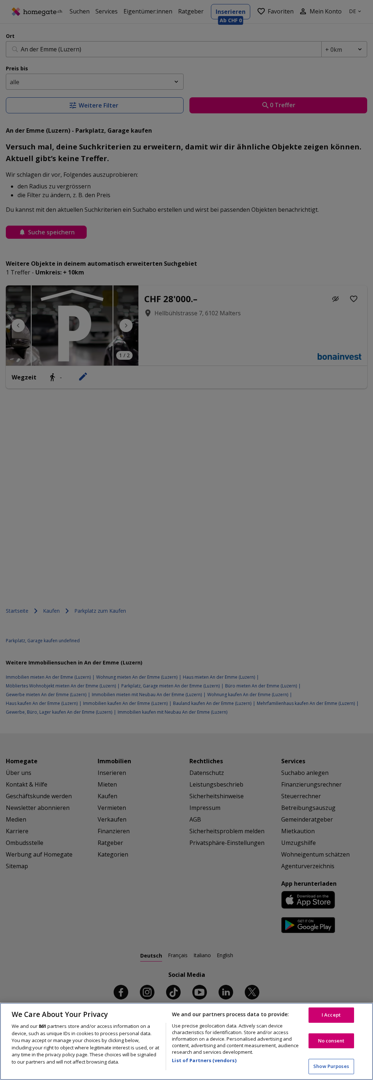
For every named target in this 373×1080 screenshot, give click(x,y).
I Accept (331, 1014)
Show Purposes (331, 1066)
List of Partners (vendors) (204, 1060)
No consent (331, 1040)
